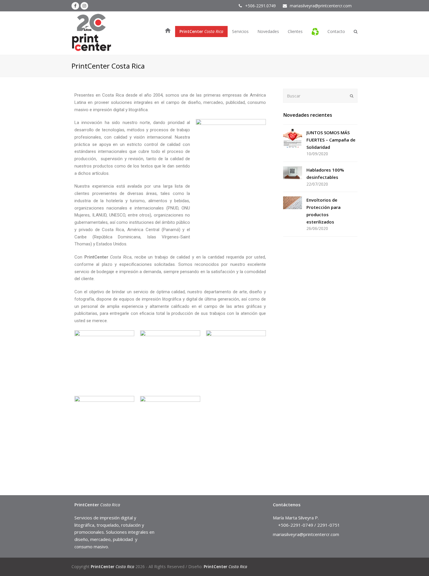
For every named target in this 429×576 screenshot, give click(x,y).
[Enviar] (351, 96)
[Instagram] (84, 6)
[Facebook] (75, 6)
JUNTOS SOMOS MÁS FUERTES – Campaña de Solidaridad (330, 140)
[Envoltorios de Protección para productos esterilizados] (292, 202)
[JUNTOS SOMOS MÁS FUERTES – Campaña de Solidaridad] (292, 138)
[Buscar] (320, 96)
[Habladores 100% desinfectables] (292, 172)
